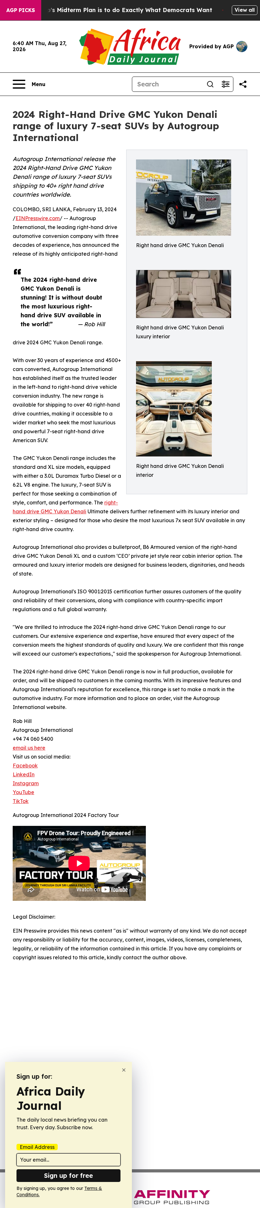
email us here (29, 748)
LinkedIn (24, 774)
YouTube (23, 792)
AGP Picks (20, 10)
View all (245, 10)
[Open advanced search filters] (225, 84)
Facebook (25, 765)
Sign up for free (68, 1175)
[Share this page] (242, 84)
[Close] (124, 1070)
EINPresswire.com (38, 218)
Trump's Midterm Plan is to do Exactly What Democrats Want (122, 10)
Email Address (37, 1147)
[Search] (210, 84)
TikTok (21, 801)
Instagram (26, 783)
